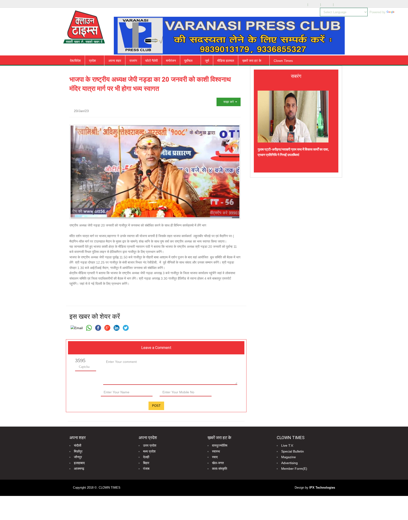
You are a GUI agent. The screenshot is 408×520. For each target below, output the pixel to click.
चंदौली (77, 445)
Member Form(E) (294, 468)
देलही (146, 457)
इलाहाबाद (79, 463)
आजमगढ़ (79, 468)
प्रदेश (92, 61)
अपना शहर (114, 61)
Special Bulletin (292, 451)
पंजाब (146, 468)
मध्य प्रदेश (149, 451)
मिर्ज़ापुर (78, 451)
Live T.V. (287, 445)
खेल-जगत (218, 463)
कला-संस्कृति (219, 468)
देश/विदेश (75, 61)
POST (156, 405)
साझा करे (228, 102)
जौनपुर (78, 457)
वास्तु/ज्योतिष (219, 445)
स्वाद (215, 457)
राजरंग (133, 61)
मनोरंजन (171, 61)
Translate (401, 12)
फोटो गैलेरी (151, 61)
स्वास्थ (216, 451)
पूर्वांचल (188, 61)
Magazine (288, 457)
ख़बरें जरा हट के (251, 61)
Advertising (289, 463)
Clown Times (283, 61)
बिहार (146, 463)
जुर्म (207, 61)
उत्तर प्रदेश (149, 445)
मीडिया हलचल (225, 61)
